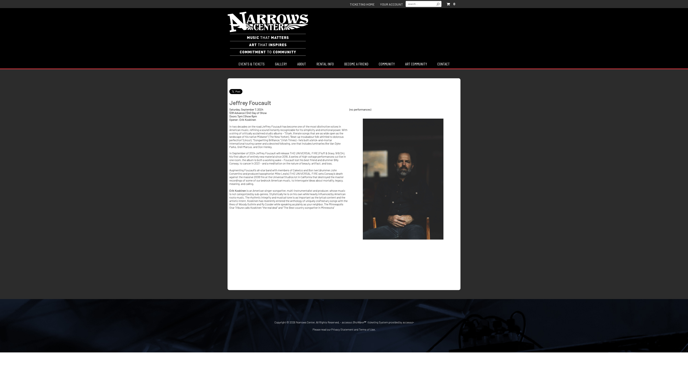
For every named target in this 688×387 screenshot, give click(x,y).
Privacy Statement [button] (342, 329)
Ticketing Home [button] (362, 4)
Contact (443, 63)
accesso (408, 322)
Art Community (416, 63)
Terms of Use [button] (367, 329)
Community (387, 63)
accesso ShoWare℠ (354, 322)
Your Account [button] (391, 4)
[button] (451, 3)
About (301, 63)
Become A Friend (356, 63)
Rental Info (325, 63)
